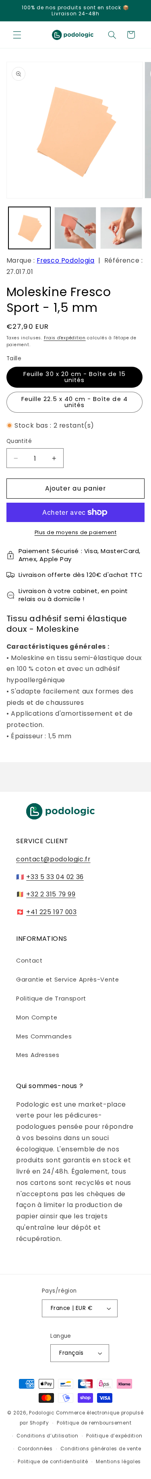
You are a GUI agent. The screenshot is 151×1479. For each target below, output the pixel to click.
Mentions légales (118, 1461)
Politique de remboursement (94, 1423)
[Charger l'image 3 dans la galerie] (121, 228)
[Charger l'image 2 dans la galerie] (75, 228)
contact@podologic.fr (53, 859)
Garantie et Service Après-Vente (67, 980)
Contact (29, 961)
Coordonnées (35, 1449)
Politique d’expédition (114, 1436)
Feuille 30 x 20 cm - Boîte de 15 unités (74, 377)
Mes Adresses (38, 1055)
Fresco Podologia (65, 260)
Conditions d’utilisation (48, 1436)
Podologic (41, 1413)
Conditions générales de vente (100, 1449)
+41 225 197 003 (51, 912)
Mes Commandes (44, 1036)
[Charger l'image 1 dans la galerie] (29, 228)
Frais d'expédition (65, 338)
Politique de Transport (51, 998)
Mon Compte (36, 1017)
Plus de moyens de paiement (76, 532)
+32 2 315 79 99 (50, 894)
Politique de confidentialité (53, 1461)
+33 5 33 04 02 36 (55, 877)
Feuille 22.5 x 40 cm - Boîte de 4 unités (74, 402)
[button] (17, 34)
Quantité (19, 441)
